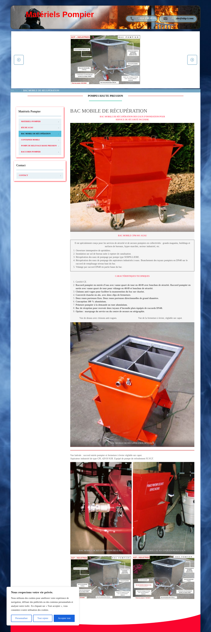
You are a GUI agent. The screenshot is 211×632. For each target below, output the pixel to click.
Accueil (17, 90)
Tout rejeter (42, 618)
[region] (43, 606)
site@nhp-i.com (184, 18)
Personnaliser (21, 618)
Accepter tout (64, 618)
